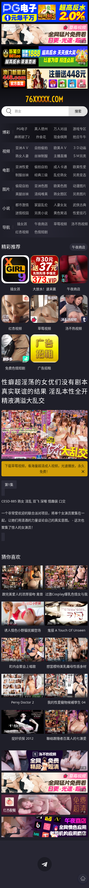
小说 (6, 208)
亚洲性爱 (22, 166)
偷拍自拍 (41, 166)
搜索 (78, 111)
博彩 (6, 132)
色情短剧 (41, 232)
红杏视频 (22, 232)
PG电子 (22, 128)
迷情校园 (22, 213)
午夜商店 (41, 224)
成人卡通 (60, 166)
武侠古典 (79, 205)
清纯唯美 (41, 194)
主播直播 (60, 156)
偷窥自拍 (22, 185)
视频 (6, 151)
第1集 (9, 484)
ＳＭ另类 (79, 156)
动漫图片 (79, 185)
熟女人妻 (22, 156)
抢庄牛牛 (79, 137)
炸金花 (41, 137)
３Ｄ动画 (79, 147)
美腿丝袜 (22, 194)
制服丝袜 (22, 175)
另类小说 (41, 213)
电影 (6, 170)
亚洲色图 (41, 185)
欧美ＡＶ (60, 147)
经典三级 (41, 175)
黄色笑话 (60, 213)
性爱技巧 (79, 213)
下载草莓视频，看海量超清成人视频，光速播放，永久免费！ (44, 468)
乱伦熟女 (60, 175)
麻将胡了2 (22, 137)
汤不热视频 (79, 224)
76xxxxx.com (44, 99)
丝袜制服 (41, 156)
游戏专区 (79, 128)
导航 (6, 227)
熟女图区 (60, 194)
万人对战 (60, 128)
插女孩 (22, 224)
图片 (6, 189)
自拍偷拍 (41, 147)
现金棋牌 (60, 137)
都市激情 (22, 205)
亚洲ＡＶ (22, 147)
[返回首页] (83, 878)
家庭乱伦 (41, 205)
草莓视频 (60, 224)
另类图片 (79, 194)
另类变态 (79, 175)
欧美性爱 (79, 166)
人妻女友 (60, 205)
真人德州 (41, 128)
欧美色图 (60, 185)
